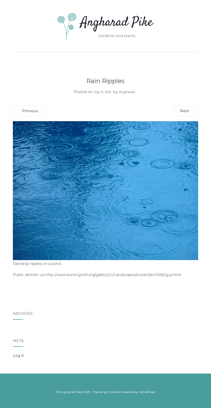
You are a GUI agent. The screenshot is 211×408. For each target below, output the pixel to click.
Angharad (127, 92)
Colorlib (114, 392)
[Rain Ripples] (105, 190)
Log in (18, 355)
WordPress (147, 392)
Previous (29, 111)
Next (185, 111)
